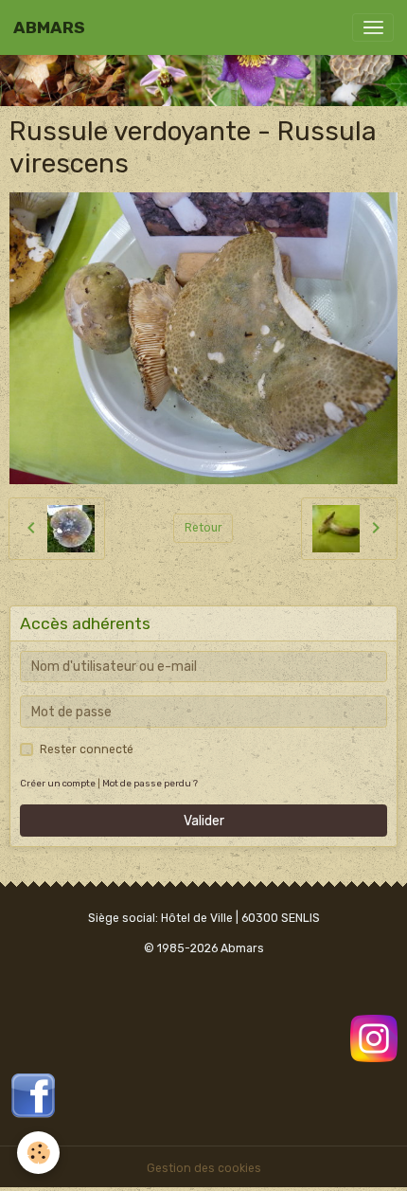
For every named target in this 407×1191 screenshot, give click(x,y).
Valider (204, 821)
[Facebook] (33, 1094)
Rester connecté (86, 749)
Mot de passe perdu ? (150, 783)
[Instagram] (374, 1037)
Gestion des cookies (204, 1168)
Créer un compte (58, 783)
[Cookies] (38, 1152)
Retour (203, 527)
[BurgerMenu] (373, 27)
